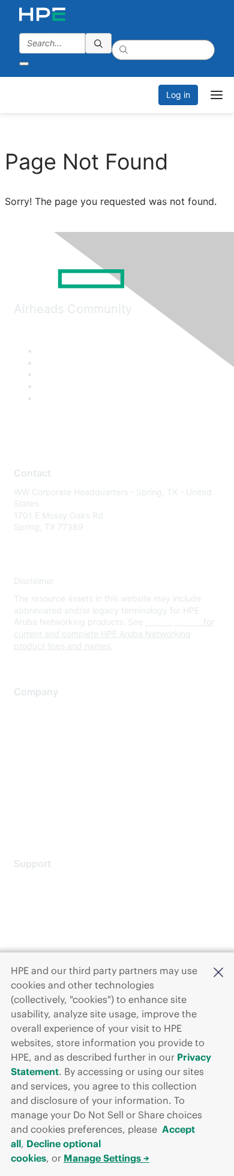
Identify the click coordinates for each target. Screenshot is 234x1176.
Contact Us (36, 746)
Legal (24, 817)
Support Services (48, 882)
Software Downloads (54, 935)
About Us (32, 710)
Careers (29, 728)
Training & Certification (58, 917)
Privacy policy (41, 781)
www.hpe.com (173, 622)
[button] (218, 971)
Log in (178, 95)
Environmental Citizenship (64, 763)
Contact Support (46, 900)
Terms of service (46, 799)
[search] (98, 43)
